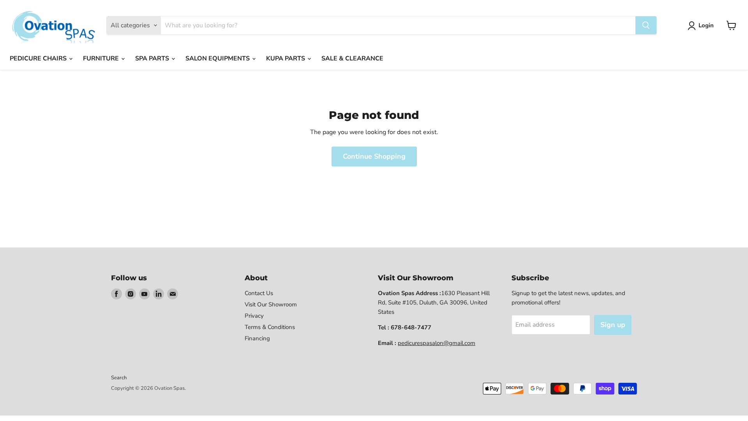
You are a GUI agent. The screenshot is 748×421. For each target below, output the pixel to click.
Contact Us (259, 293)
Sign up (612, 324)
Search (119, 377)
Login (706, 25)
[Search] (645, 25)
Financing (257, 338)
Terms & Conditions (270, 327)
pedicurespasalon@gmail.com (436, 343)
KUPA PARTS (286, 58)
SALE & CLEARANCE (352, 58)
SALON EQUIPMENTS (218, 58)
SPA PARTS (153, 58)
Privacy (254, 316)
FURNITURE (101, 58)
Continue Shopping (374, 156)
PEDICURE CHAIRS (39, 58)
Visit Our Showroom (271, 304)
